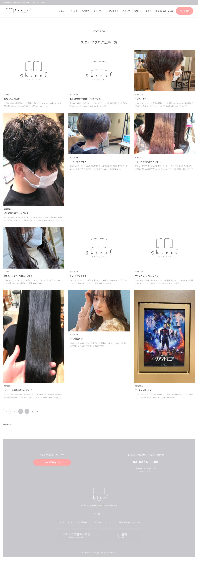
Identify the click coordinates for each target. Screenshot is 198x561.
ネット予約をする (52, 462)
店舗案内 (86, 11)
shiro (19, 11)
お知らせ (138, 11)
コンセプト (98, 11)
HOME (60, 522)
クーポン (74, 11)
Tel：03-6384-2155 (164, 11)
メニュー (62, 11)
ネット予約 (184, 11)
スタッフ (126, 11)
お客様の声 (122, 522)
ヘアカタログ (112, 11)
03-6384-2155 (146, 462)
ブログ (148, 11)
